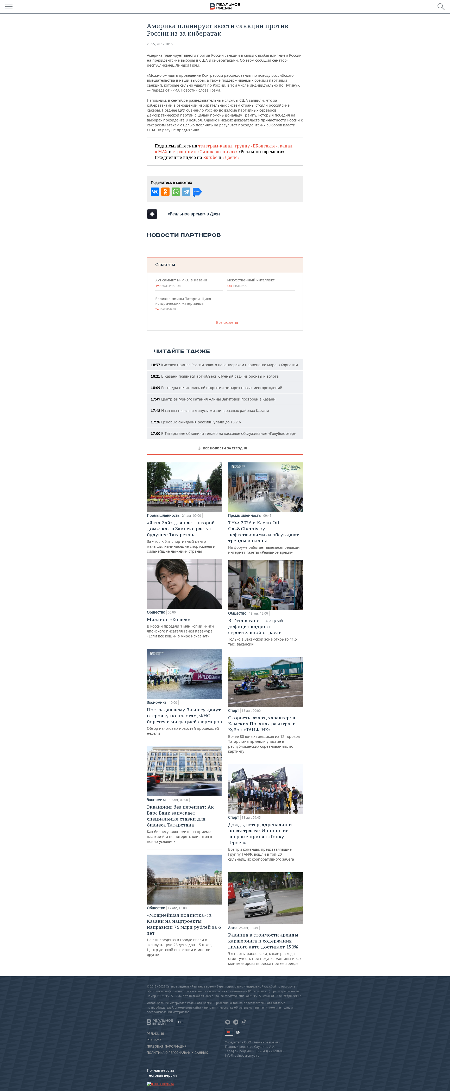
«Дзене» (231, 157)
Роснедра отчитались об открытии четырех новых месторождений (216, 387)
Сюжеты (165, 264)
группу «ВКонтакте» (256, 146)
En (238, 1032)
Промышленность (163, 515)
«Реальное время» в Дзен (194, 214)
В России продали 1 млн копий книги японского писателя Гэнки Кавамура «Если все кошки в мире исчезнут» (180, 627)
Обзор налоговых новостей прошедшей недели (184, 721)
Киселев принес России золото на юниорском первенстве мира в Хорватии (224, 364)
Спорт (233, 710)
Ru (229, 1032)
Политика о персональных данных (177, 1053)
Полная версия (160, 1070)
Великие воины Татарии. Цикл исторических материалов (183, 303)
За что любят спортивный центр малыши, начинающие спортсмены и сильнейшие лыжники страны (181, 537)
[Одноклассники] (165, 192)
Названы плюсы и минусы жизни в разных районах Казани (210, 410)
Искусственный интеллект (250, 283)
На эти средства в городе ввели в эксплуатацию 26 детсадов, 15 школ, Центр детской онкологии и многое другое (184, 934)
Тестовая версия (162, 1075)
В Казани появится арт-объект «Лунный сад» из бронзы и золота (215, 376)
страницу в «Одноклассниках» (205, 151)
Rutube (210, 157)
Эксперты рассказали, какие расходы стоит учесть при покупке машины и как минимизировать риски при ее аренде (264, 949)
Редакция (155, 1034)
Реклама (154, 1040)
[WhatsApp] (176, 192)
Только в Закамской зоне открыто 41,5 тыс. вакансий (262, 632)
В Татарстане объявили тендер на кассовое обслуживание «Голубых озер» (223, 433)
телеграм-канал (215, 146)
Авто (232, 928)
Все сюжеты (227, 322)
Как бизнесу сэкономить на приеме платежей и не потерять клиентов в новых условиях (180, 824)
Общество (156, 612)
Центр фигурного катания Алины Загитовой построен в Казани (213, 399)
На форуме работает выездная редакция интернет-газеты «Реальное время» (265, 537)
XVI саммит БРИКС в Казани (181, 283)
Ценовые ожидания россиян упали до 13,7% (196, 421)
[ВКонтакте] (155, 192)
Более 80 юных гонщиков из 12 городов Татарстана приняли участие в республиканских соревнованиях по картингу (264, 734)
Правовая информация (166, 1046)
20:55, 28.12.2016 (160, 44)
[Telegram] (186, 192)
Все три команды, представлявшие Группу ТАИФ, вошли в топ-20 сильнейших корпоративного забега (261, 842)
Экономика (156, 702)
